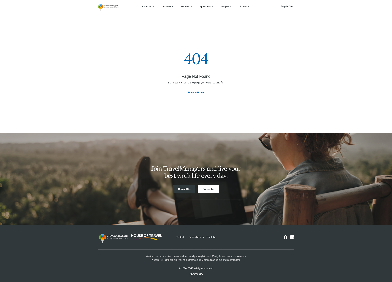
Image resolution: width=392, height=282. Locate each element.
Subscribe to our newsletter (202, 237)
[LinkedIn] (292, 237)
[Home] (111, 6)
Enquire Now (287, 6)
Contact (180, 237)
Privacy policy (196, 274)
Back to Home (196, 92)
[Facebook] (285, 237)
